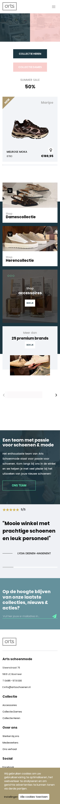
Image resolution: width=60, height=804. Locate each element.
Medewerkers (10, 742)
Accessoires (9, 705)
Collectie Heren (11, 718)
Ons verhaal (9, 749)
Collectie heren (30, 54)
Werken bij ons (10, 736)
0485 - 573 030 (13, 680)
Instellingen (11, 797)
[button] (56, 395)
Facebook (8, 767)
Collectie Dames (12, 711)
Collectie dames (30, 67)
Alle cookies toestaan (34, 797)
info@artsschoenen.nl (17, 687)
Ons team (19, 485)
